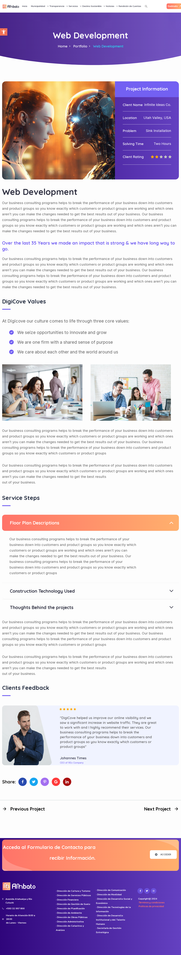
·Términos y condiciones (151, 902)
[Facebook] (22, 782)
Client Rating (133, 157)
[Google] (56, 782)
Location (130, 118)
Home (62, 46)
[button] (3, 32)
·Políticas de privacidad (151, 906)
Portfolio (80, 46)
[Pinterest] (45, 782)
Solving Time (133, 144)
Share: (9, 782)
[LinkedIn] (67, 782)
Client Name (133, 105)
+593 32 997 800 (15, 908)
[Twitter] (34, 782)
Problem (129, 131)
